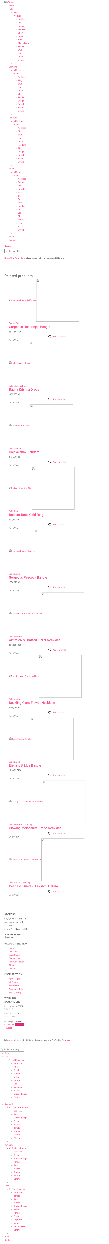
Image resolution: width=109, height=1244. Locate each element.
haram (21, 220)
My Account (14, 979)
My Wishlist (14, 986)
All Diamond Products (18, 1107)
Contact (12, 240)
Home (11, 6)
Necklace (22, 19)
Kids (20, 39)
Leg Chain (18, 1220)
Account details (16, 989)
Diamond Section (16, 958)
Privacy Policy (15, 992)
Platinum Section (16, 962)
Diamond (13, 67)
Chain (20, 33)
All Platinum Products (18, 1148)
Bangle (21, 26)
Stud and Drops (20, 53)
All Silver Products (17, 1189)
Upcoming (27, 824)
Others (21, 60)
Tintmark (66, 1040)
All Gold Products (16, 1060)
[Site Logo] (9, 2)
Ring (20, 23)
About (11, 237)
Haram (21, 36)
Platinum (13, 118)
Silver (11, 169)
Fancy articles (20, 1226)
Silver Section (15, 955)
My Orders (13, 982)
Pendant (22, 46)
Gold (11, 9)
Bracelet (22, 29)
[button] (8, 246)
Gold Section (14, 951)
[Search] (30, 251)
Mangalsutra (23, 43)
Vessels (21, 203)
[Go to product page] (57, 300)
